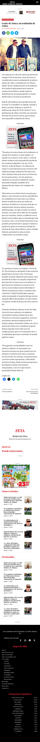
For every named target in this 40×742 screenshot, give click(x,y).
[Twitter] (12, 33)
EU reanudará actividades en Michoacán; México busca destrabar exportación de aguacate (13, 511)
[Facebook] (4, 33)
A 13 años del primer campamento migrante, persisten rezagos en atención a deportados (12, 545)
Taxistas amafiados (7, 391)
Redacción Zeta (11, 28)
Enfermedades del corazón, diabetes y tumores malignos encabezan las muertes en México (13, 534)
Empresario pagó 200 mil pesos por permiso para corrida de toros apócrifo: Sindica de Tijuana (13, 499)
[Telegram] (16, 33)
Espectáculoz (7, 19)
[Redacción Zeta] (3, 28)
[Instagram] (25, 640)
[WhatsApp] (8, 33)
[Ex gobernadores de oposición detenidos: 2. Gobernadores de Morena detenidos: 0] (28, 522)
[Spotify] (30, 640)
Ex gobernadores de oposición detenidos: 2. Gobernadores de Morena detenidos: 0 (13, 522)
